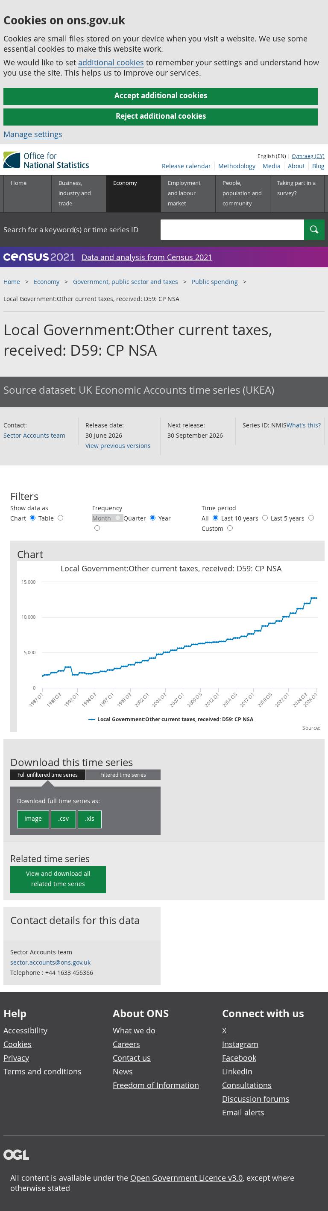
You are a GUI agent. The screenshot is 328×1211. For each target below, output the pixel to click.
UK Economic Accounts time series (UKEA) (176, 390)
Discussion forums (256, 1099)
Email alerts (243, 1112)
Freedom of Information (156, 1085)
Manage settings (32, 134)
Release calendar (186, 166)
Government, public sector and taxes (125, 282)
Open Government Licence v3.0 (186, 1178)
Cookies (17, 1044)
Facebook (239, 1058)
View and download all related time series (58, 878)
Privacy (16, 1058)
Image (33, 818)
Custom (213, 528)
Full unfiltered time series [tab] (48, 774)
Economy (46, 282)
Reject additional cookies (161, 116)
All (206, 518)
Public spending (215, 282)
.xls (89, 818)
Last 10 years (240, 518)
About (296, 166)
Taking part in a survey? (296, 188)
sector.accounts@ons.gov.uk (50, 962)
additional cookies (111, 62)
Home (18, 183)
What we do (134, 1030)
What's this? (304, 425)
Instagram (240, 1044)
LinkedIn (237, 1071)
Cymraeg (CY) (308, 155)
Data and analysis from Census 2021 (147, 257)
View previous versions (118, 446)
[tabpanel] (85, 811)
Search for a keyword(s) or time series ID (70, 229)
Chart (19, 518)
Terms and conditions (42, 1071)
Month (102, 518)
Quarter (135, 518)
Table (47, 518)
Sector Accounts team (34, 435)
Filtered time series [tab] (123, 774)
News (123, 1071)
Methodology (236, 166)
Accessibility (25, 1030)
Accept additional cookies (160, 95)
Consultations (247, 1085)
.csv (63, 818)
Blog (318, 166)
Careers (126, 1044)
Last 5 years (288, 518)
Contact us (132, 1058)
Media (272, 166)
